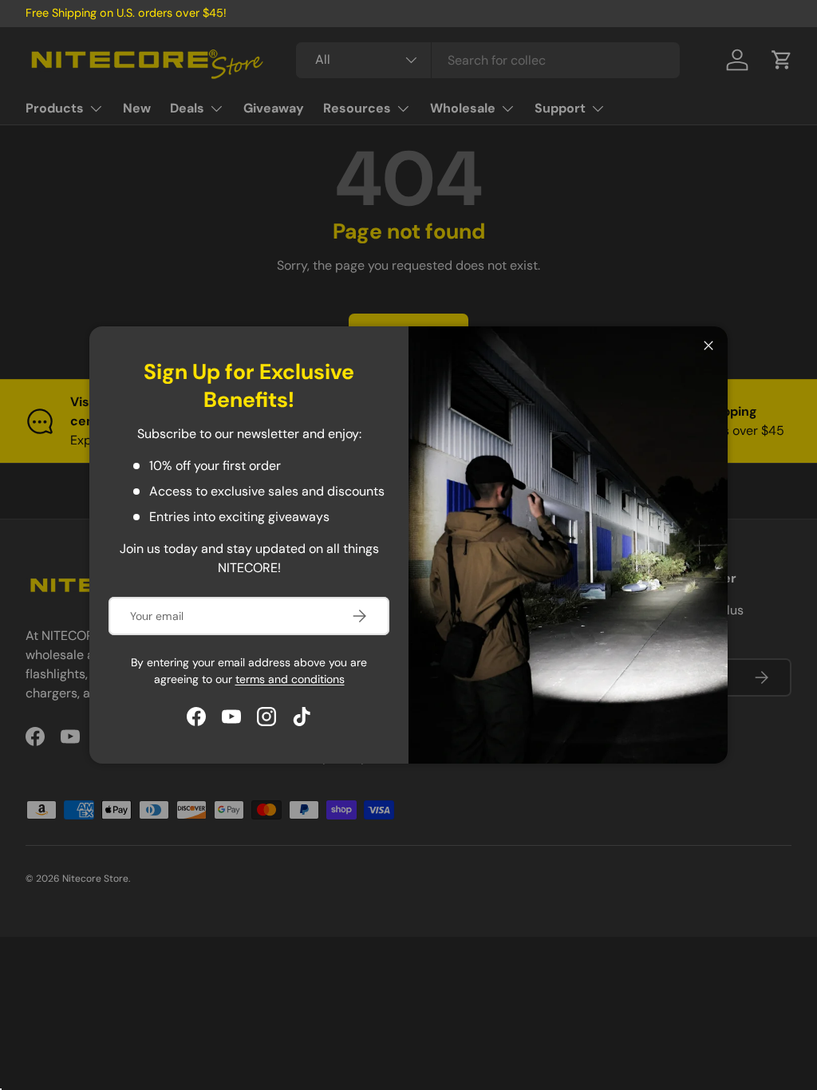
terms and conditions (290, 679)
